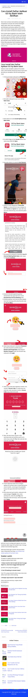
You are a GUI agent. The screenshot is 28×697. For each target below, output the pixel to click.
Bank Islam (14, 625)
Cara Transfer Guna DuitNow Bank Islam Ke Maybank (17, 613)
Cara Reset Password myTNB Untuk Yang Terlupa (7, 630)
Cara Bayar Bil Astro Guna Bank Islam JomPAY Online (16, 607)
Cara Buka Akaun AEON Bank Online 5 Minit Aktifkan (21, 630)
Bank (6, 625)
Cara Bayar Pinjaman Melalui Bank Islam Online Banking (17, 601)
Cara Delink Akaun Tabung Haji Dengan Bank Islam (17, 619)
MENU (25, 1)
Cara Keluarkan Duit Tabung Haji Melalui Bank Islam (17, 595)
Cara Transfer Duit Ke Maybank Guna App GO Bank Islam (17, 589)
